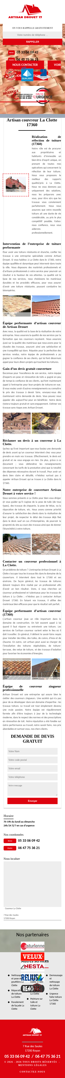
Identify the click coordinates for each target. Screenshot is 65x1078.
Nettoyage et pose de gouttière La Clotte (17, 980)
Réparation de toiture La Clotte (17, 993)
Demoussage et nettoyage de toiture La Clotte (55, 982)
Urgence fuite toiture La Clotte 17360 (55, 998)
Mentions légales (32, 1065)
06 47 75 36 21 (27, 60)
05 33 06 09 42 (27, 52)
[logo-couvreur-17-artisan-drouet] (26, 12)
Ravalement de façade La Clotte (17, 1005)
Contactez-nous (32, 1072)
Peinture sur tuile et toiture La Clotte (36, 1004)
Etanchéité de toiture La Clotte (35, 990)
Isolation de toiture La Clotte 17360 (36, 978)
